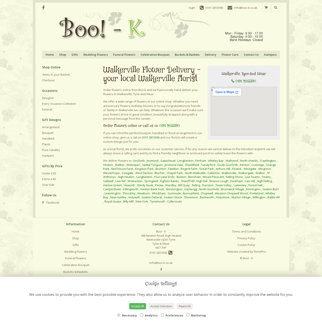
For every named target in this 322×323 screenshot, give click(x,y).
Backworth (207, 197)
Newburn (144, 193)
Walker (119, 165)
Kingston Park (144, 169)
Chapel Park (175, 173)
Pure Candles (51, 150)
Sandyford (208, 165)
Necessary (129, 315)
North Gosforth (209, 189)
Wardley (170, 185)
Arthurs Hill (223, 169)
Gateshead (167, 161)
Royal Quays (112, 201)
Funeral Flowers (124, 55)
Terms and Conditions (246, 231)
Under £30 (49, 173)
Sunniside (174, 193)
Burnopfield (191, 193)
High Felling (264, 181)
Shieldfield (192, 165)
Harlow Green (112, 185)
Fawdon (173, 169)
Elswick (237, 169)
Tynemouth (157, 201)
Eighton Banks (169, 181)
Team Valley (224, 185)
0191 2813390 (245, 81)
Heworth (129, 185)
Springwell (151, 181)
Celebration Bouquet (155, 55)
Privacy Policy (246, 238)
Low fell (120, 181)
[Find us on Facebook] (44, 8)
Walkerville (229, 173)
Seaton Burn (270, 189)
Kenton (244, 165)
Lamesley (240, 185)
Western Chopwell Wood (231, 193)
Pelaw (159, 185)
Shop (62, 55)
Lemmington (112, 193)
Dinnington (253, 189)
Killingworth (130, 189)
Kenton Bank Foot (152, 189)
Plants (46, 144)
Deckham (236, 181)
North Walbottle (195, 173)
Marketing (198, 315)
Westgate (250, 169)
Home (50, 55)
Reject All (185, 306)
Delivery (210, 55)
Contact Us (251, 55)
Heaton (108, 165)
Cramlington (268, 161)
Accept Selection (161, 306)
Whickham (159, 193)
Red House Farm (122, 169)
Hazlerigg (190, 189)
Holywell (134, 197)
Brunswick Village (232, 189)
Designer (48, 98)
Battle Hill (273, 197)
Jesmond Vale (174, 165)
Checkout (48, 80)
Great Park (206, 169)
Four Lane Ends (164, 177)
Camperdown (112, 189)
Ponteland (257, 193)
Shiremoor (191, 197)
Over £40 (48, 185)
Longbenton (185, 161)
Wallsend (232, 161)
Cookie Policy (246, 245)
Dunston (208, 185)
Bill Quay (184, 185)
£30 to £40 (49, 179)
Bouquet (47, 133)
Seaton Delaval (152, 197)
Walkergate (246, 173)
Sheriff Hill (188, 181)
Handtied (48, 138)
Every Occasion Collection (59, 104)
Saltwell (108, 181)
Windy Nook (145, 185)
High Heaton (126, 177)
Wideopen (133, 165)
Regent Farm (189, 169)
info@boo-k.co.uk (161, 263)
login (192, 8)
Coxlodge (257, 165)
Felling (196, 185)
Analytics (151, 315)
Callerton (214, 173)
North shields (249, 161)
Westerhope (111, 173)
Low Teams (252, 177)
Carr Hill (250, 181)
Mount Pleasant (213, 177)
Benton (181, 177)
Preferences (174, 315)
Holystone (223, 197)
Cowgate (127, 173)
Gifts (74, 55)
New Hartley (118, 197)
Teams (266, 177)
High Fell (201, 181)
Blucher (160, 173)
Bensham (194, 177)
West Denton (144, 173)
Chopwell (207, 193)
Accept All (137, 306)
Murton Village (241, 197)
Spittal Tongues (152, 165)
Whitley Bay (216, 161)
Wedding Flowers (95, 55)
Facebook (52, 202)
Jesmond (152, 161)
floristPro (260, 252)
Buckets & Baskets (187, 55)
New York (142, 201)
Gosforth (139, 161)
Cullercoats (174, 201)
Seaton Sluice (173, 197)
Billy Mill (128, 201)
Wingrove (264, 169)
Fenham (200, 161)
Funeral (47, 109)
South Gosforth (227, 165)
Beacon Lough (218, 181)
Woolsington (174, 189)
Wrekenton (134, 181)
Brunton (161, 169)
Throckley (129, 193)
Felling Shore (234, 177)
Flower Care (230, 55)
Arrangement (51, 127)
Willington (259, 197)
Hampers (270, 55)
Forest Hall (255, 185)
